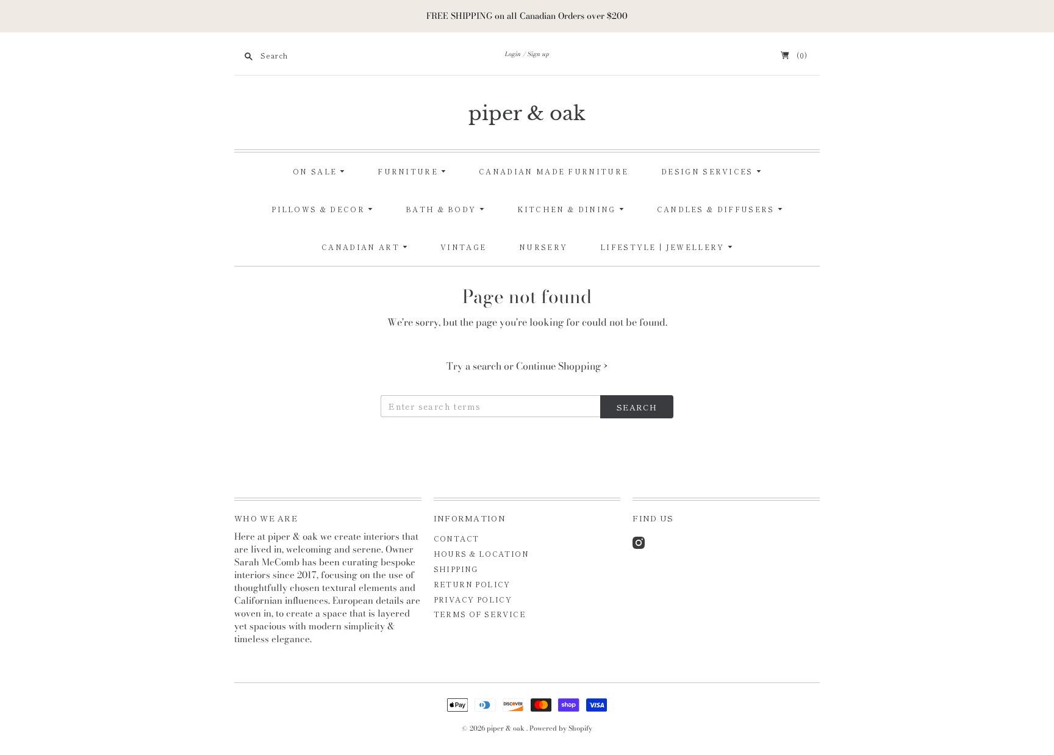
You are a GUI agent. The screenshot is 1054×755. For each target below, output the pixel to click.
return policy (472, 584)
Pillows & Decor (319, 209)
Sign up (539, 54)
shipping (456, 569)
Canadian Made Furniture (553, 171)
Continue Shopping (562, 366)
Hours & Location (481, 553)
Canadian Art (362, 247)
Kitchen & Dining (568, 209)
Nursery (543, 247)
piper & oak (527, 113)
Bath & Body (442, 209)
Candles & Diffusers (717, 209)
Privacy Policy (473, 599)
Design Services (708, 171)
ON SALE (316, 171)
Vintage (463, 247)
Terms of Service (480, 614)
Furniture (409, 171)
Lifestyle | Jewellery (664, 247)
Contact (456, 538)
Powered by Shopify (560, 728)
